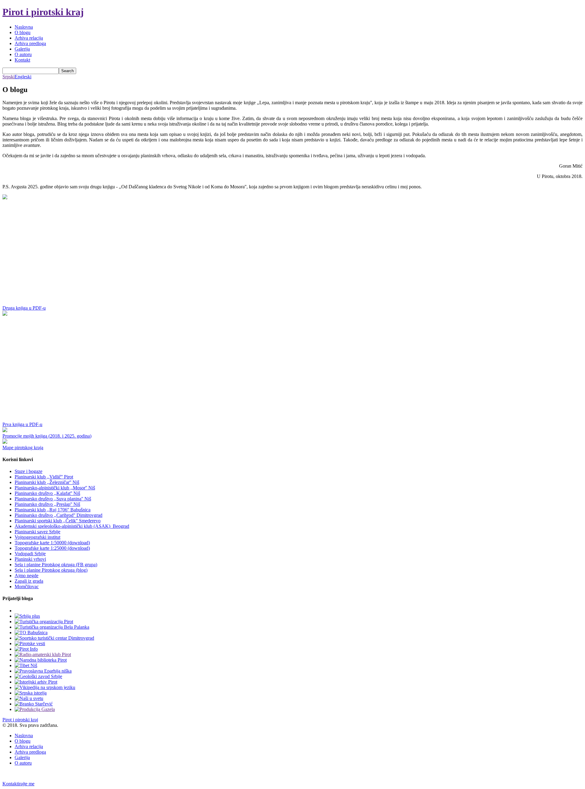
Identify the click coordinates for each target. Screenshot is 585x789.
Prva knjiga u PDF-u (22, 424)
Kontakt (22, 59)
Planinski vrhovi (30, 559)
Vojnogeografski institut (37, 537)
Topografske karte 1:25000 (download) (52, 548)
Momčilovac (27, 586)
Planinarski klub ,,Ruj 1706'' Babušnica (52, 509)
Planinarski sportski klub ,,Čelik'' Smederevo (58, 520)
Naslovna (24, 27)
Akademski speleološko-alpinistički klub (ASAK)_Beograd (72, 526)
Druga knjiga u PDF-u (24, 308)
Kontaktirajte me (18, 783)
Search (67, 71)
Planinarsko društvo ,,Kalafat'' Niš (47, 493)
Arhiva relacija (29, 38)
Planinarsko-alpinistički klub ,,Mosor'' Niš (55, 487)
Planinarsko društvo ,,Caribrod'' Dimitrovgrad (58, 515)
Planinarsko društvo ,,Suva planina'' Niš (53, 498)
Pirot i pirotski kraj (43, 11)
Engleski (23, 76)
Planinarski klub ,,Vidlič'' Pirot (44, 476)
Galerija (22, 49)
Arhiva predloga (30, 43)
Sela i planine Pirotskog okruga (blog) (51, 570)
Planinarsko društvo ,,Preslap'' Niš (47, 504)
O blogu (22, 32)
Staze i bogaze (28, 471)
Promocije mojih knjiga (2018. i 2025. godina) (46, 436)
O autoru (23, 54)
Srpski (8, 76)
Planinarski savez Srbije (37, 531)
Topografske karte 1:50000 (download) (52, 542)
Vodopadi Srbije (30, 553)
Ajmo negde (26, 575)
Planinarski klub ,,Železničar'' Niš (47, 482)
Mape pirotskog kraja (22, 447)
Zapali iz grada (29, 581)
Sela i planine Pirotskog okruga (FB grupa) (56, 564)
